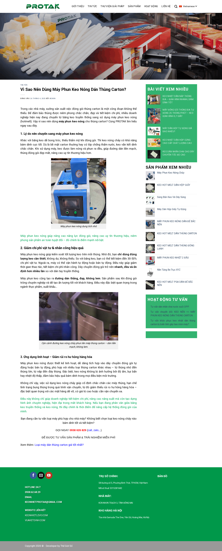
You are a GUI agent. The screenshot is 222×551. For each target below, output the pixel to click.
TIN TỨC (92, 6)
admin (53, 98)
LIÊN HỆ (166, 6)
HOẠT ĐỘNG (151, 6)
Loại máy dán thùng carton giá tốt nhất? (59, 444)
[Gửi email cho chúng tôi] (41, 475)
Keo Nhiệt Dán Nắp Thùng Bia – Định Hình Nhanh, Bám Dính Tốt (178, 99)
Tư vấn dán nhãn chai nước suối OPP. (170, 306)
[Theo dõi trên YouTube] (48, 475)
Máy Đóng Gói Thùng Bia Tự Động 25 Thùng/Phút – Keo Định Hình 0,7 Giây (178, 113)
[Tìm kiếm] (176, 6)
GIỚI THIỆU (78, 6)
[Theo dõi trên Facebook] (33, 475)
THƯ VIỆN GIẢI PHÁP (112, 6)
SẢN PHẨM (134, 6)
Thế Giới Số (66, 545)
